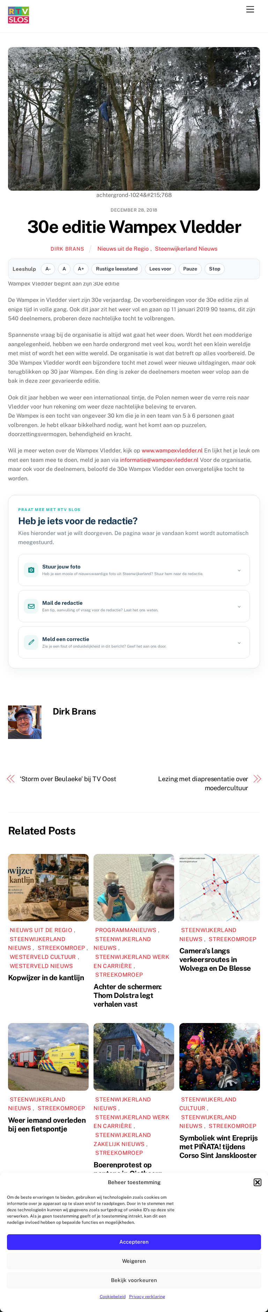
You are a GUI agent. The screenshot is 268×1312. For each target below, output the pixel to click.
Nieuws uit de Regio (123, 248)
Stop (214, 269)
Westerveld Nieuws (41, 966)
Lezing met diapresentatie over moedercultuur (203, 783)
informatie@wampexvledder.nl (159, 460)
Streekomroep (61, 948)
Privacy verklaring (147, 1296)
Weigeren (134, 1261)
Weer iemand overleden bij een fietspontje (46, 1124)
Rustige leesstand (116, 269)
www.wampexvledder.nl (172, 450)
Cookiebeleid (113, 1296)
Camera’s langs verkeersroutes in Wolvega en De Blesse (215, 959)
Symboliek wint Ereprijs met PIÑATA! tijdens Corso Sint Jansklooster (218, 1147)
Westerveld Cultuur (43, 957)
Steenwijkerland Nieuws (186, 248)
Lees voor (160, 269)
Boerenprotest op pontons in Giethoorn (128, 1169)
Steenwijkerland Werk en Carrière (131, 961)
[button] (257, 1182)
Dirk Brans (67, 249)
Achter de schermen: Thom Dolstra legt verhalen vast (128, 995)
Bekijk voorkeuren (134, 1280)
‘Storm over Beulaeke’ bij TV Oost (68, 779)
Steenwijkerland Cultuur (208, 1104)
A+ (81, 269)
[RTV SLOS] (18, 20)
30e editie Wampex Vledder (134, 226)
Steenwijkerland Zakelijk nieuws (122, 1139)
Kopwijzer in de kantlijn (46, 977)
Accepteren (134, 1242)
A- (48, 269)
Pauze (190, 269)
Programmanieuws (125, 930)
